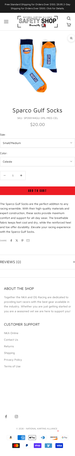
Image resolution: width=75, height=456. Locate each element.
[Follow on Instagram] (16, 417)
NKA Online (11, 333)
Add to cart (37, 191)
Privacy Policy (13, 359)
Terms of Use (12, 366)
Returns (9, 346)
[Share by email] (28, 240)
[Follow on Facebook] (6, 417)
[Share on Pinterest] (22, 240)
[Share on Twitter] (16, 240)
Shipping (9, 352)
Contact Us (11, 339)
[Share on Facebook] (11, 240)
